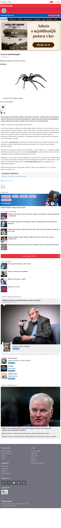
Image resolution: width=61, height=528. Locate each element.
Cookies (3, 503)
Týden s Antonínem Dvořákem (18, 271)
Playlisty (37, 19)
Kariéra (33, 458)
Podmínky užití (20, 503)
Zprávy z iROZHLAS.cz (9, 385)
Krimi (14, 196)
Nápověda (34, 453)
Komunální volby (6, 453)
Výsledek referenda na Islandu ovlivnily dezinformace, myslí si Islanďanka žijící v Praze (25, 433)
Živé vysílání (5, 200)
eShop (3, 458)
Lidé (43, 19)
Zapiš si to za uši (13, 287)
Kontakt (33, 460)
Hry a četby (5, 196)
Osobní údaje (10, 503)
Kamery (50, 19)
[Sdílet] (4, 113)
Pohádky (23, 196)
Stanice (3, 456)
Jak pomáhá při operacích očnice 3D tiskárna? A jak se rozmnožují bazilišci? (33, 244)
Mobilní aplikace (6, 473)
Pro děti (4, 19)
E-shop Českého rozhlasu (11, 297)
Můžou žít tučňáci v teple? (17, 279)
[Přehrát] (3, 107)
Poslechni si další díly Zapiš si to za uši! (14, 176)
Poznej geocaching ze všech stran (19, 264)
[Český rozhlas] (6, 2)
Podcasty (4, 471)
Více (56, 19)
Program (12, 19)
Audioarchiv (28, 19)
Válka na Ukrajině (6, 451)
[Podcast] (1, 113)
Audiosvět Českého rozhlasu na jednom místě (13, 207)
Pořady (19, 19)
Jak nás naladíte (36, 451)
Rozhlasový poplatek (37, 463)
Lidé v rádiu (34, 456)
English (27, 503)
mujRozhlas (4, 192)
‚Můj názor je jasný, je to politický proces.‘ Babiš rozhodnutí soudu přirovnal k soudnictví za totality (29, 436)
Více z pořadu (6, 261)
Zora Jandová (9, 180)
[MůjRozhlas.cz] (3, 64)
